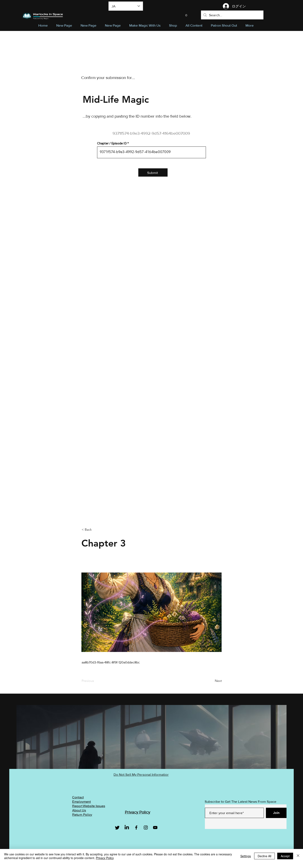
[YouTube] (155, 827)
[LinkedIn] (126, 827)
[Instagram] (145, 827)
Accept (285, 856)
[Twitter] (117, 827)
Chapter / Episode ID (112, 143)
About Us (79, 810)
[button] (186, 14)
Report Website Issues (88, 806)
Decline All (264, 856)
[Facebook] (136, 827)
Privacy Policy (105, 858)
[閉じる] (298, 856)
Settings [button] (245, 856)
